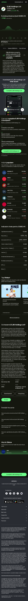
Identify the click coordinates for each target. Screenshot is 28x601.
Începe (6, 399)
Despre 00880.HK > (13, 48)
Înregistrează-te (4, 41)
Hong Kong (21, 393)
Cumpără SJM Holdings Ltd (14, 90)
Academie (4, 155)
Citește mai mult (6, 312)
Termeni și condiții (17, 575)
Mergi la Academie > (15, 317)
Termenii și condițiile (8, 569)
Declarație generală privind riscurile (7, 575)
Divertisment (8, 393)
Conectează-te (19, 2)
